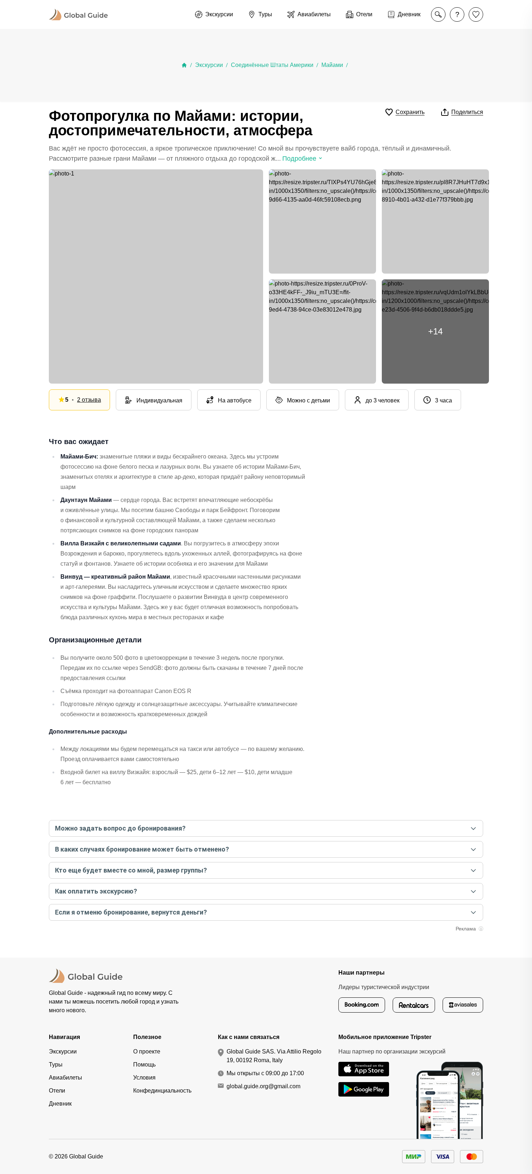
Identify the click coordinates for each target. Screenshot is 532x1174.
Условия (144, 1077)
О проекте (146, 1051)
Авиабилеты (65, 1077)
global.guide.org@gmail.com (263, 1086)
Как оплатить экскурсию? (96, 891)
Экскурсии (209, 65)
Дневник (60, 1104)
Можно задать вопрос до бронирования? (120, 828)
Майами (332, 65)
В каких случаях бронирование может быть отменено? (142, 849)
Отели (57, 1091)
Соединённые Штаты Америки (272, 65)
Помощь (144, 1064)
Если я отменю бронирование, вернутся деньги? (131, 912)
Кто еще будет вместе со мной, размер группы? (131, 870)
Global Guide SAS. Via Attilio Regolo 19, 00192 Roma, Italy (274, 1055)
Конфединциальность (162, 1091)
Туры (56, 1064)
